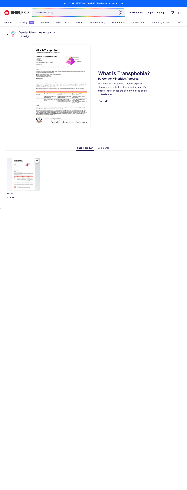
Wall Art (80, 22)
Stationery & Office (161, 22)
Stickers (45, 22)
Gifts (180, 22)
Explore (8, 22)
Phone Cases (62, 22)
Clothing (26, 22)
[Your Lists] (172, 12)
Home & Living (97, 22)
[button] (93, 3)
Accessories (138, 22)
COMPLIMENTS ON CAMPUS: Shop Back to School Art (93, 3)
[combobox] (78, 12)
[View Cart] (179, 12)
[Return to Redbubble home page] (16, 12)
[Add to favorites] (101, 101)
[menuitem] (8, 22)
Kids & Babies (119, 22)
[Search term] (120, 12)
